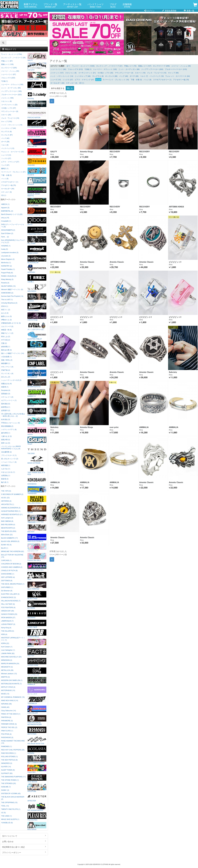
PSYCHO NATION (33, 117)
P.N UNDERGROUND (35, 127)
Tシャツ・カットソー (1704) (11, 54)
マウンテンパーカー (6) (9, 111)
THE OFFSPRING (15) (9, 802)
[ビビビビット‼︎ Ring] (183, 238)
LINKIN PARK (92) (8, 653)
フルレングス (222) (8, 77)
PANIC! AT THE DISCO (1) (10, 714)
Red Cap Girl (32, 146)
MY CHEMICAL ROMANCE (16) (13, 697)
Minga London (32, 253)
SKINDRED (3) (6, 763)
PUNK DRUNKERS (34, 155)
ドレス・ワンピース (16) (10, 118)
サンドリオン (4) (7, 373)
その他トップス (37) (8, 108)
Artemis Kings (32, 320)
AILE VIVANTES (33, 589)
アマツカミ (31, 348)
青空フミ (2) (5, 309)
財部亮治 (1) (5, 407)
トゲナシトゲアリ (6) (9, 429)
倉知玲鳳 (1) (5, 346)
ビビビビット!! (32, 550)
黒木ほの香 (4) (6, 350)
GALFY (30, 60)
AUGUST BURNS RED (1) (10, 511)
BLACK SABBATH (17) (9, 538)
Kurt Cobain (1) (6, 646)
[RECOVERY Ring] (123, 127)
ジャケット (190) (7, 98)
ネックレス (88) (111, 76)
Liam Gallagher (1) (8, 650)
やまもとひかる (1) (8, 472)
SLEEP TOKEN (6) (8, 770)
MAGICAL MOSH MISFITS (33, 195)
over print (30, 70)
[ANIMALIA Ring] (153, 403)
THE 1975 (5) (6, 491)
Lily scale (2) (6, 256)
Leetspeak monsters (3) (9, 252)
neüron (30, 434)
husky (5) (4, 249)
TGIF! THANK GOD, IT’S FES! (36, 473)
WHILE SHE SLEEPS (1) (10, 819)
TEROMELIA (32, 703)
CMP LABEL (32, 367)
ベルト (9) (4, 145)
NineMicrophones (34, 386)
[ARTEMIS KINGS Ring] (183, 182)
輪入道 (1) (4, 482)
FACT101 (30, 655)
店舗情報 (127, 5)
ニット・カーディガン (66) (129, 69)
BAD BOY (30, 531)
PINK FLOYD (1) (7, 730)
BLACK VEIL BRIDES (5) (10, 541)
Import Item (31, 772)
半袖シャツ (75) (130, 66)
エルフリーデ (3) (7, 326)
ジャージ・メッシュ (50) (10, 71)
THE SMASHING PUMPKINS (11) (13, 776)
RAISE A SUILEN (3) (8, 276)
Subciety (30, 98)
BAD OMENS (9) (7, 521)
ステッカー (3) (71, 83)
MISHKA (30, 646)
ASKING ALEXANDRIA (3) (10, 507)
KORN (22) (5, 643)
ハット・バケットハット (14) (61, 76)
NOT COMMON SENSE (36, 762)
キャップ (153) (6, 121)
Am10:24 (30, 405)
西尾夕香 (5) (5, 439)
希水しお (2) (5, 336)
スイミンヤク (32, 694)
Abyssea (30, 300)
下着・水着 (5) (136, 79)
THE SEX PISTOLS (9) (9, 760)
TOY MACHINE (33, 205)
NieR (29, 579)
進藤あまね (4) (6, 383)
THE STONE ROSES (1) (10, 780)
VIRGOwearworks (34, 108)
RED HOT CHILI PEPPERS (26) (13, 750)
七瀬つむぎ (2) (6, 436)
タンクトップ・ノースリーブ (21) (109, 66)
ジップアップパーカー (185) (11, 91)
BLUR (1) (4, 548)
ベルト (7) (144, 76)
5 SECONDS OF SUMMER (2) (12, 494)
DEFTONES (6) (6, 580)
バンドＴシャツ (96, 5)
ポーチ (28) (134, 76)
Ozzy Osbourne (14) (8, 710)
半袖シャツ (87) (7, 61)
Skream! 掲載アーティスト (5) (12, 289)
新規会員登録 (170, 10)
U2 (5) (3, 812)
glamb (29, 89)
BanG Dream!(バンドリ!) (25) (11, 214)
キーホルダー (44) (7, 188)
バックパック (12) (7, 148)
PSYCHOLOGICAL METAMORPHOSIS (34, 723)
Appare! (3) (5, 207)
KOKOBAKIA (32, 484)
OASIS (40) (5, 707)
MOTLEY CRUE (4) (8, 687)
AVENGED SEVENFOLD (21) (12, 514)
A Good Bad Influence (35, 234)
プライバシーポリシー (11, 852)
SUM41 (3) (5, 790)
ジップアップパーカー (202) (152, 69)
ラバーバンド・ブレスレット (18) (116, 79)
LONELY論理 (32, 627)
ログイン (151, 10)
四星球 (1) (4, 387)
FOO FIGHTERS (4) (8, 607)
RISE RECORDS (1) (8, 753)
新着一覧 (190, 10)
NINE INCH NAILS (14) (9, 700)
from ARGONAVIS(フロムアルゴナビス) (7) (13, 241)
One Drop (31, 425)
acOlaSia (30, 753)
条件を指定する (57, 88)
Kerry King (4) (6, 627)
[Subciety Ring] (183, 348)
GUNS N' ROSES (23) (9, 614)
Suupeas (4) (5, 390)
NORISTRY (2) (6, 266)
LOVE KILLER (32, 713)
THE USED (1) (6, 816)
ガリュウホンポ (33, 675)
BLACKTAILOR (33, 262)
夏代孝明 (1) (5, 433)
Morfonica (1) (6, 262)
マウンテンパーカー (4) (124, 73)
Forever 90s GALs (34, 560)
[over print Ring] (123, 403)
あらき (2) (4, 313)
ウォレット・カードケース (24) (177, 76)
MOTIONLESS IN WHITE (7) (11, 683)
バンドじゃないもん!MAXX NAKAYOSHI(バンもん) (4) (11, 447)
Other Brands (32, 781)
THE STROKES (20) (8, 783)
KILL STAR (31, 243)
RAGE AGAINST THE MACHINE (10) (13, 742)
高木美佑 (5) (5, 403)
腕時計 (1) (4, 168)
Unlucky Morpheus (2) (9, 303)
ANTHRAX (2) (6, 501)
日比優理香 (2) (6, 452)
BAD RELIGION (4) (8, 524)
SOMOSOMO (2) (7, 293)
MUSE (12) (5, 693)
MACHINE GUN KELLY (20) (11, 657)
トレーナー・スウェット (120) (105, 69)
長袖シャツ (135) (7, 64)
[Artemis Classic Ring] (94, 238)
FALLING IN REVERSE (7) (10, 600)
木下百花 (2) (5, 340)
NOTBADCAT (32, 377)
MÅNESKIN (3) (6, 660)
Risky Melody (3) (7, 279)
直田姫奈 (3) (5, 393)
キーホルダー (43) (57, 83)
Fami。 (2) (5, 236)
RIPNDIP (30, 184)
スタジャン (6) (71, 73)
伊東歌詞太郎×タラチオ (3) (11, 323)
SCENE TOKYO (33, 79)
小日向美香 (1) (6, 356)
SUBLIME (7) (6, 786)
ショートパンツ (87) (8, 74)
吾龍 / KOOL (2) (6, 360)
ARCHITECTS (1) (7, 504)
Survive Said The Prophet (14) (12, 296)
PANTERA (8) (6, 717)
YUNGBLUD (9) (7, 822)
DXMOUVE (31, 415)
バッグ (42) (5, 138)
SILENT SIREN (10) (8, 286)
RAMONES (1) (6, 746)
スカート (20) (6, 114)
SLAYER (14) (6, 766)
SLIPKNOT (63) (7, 773)
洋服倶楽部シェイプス (35, 522)
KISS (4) (4, 634)
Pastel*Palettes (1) (8, 269)
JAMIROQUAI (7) (7, 621)
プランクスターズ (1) (9, 455)
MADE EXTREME (33, 463)
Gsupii (29, 444)
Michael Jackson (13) (9, 673)
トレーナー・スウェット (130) (12, 84)
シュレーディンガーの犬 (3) (11, 380)
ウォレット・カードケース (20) (12, 151)
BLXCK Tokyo (32, 598)
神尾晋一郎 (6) (6, 329)
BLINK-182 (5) (6, 544)
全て (68, 66)
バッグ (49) (123, 76)
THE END (31, 453)
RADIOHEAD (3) (7, 737)
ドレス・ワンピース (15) (156, 73)
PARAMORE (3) (7, 720)
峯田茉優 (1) (5, 465)
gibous (29, 224)
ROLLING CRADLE (34, 503)
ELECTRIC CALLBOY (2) (10, 594)
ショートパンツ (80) (58, 69)
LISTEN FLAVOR (33, 136)
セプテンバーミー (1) (9, 400)
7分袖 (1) (87, 69)
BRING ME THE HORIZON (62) (12, 551)
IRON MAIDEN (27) (8, 617)
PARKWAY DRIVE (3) (9, 724)
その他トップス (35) (105, 73)
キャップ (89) (173, 73)
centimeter (31, 272)
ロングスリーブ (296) (161, 66)
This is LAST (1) (7, 299)
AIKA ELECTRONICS (35, 541)
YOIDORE (31, 165)
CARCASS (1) (6, 560)
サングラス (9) (98, 76)
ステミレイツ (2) (7, 397)
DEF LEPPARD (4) (8, 577)
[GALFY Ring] (64, 127)
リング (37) (5, 165)
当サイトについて (9, 836)
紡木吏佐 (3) (5, 419)
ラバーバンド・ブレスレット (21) (13, 172)
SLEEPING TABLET (34, 339)
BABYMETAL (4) (7, 211)
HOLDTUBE (31, 791)
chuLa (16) (5, 217)
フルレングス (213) (75, 69)
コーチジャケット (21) (87, 73)
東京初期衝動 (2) (7, 426)
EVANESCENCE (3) (8, 597)
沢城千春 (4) (5, 370)
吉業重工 (30, 281)
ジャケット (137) (57, 73)
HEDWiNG (31, 617)
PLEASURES (32, 820)
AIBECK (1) (5, 204)
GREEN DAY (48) (7, 611)
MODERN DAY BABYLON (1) (11, 680)
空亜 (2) (4, 343)
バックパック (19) (157, 76)
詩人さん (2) (5, 377)
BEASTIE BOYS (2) (8, 528)
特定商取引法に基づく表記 (13, 847)
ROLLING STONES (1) (9, 756)
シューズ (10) (55, 79)
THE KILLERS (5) (7, 631)
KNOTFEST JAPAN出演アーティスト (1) (13, 638)
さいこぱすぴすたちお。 (36, 329)
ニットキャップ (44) (8, 128)
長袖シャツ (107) (144, 66)
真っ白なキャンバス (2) (9, 458)
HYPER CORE (32, 665)
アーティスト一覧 (72, 5)
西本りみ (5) (5, 443)
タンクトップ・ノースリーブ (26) (13, 57)
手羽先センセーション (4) (10, 423)
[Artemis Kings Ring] (94, 127)
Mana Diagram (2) (8, 259)
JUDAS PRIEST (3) (8, 624)
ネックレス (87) (7, 135)
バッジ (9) (147, 79)
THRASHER (32, 493)
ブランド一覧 (50, 5)
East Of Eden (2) (7, 233)
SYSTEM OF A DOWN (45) (11, 793)
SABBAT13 (31, 396)
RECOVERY (31, 291)
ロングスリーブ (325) (9, 67)
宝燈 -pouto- (31, 358)
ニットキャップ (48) (83, 76)
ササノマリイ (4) (7, 366)
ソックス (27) (67, 79)
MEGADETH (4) (7, 667)
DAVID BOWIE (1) (7, 574)
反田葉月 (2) (5, 410)
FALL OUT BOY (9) (8, 604)
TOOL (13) (5, 806)
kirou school (31, 829)
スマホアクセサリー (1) (162, 79)
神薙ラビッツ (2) (7, 333)
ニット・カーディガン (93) (11, 88)
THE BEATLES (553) (8, 531)
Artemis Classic (33, 310)
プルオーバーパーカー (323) (11, 94)
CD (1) (81, 83)
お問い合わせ (7, 841)
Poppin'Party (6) (7, 272)
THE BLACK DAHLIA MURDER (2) (12, 798)
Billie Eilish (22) (7, 534)
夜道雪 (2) (4, 479)
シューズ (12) (6, 155)
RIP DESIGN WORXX (35, 810)
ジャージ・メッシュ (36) (181, 66)
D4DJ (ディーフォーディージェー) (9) (12, 225)
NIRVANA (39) (6, 704)
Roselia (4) (5, 282)
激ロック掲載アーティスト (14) (12, 353)
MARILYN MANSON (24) (10, 663)
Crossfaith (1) (6, 221)
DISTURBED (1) (7, 587)
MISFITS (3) (5, 677)
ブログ (113, 5)
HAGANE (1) (6, 245)
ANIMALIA (31, 684)
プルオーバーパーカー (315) (176, 69)
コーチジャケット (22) (9, 104)
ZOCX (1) (4, 306)
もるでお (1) (5, 468)
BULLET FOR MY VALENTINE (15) (12, 555)
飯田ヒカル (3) (6, 316)
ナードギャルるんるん (35, 570)
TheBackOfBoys (33, 636)
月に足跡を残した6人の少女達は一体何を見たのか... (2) (13, 414)
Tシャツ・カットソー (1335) (83, 66)
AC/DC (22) (5, 497)
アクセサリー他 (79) (181, 79)
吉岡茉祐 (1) (5, 475)
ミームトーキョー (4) (9, 462)
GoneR (30, 512)
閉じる (70, 88)
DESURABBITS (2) (8, 230)
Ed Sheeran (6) (6, 590)
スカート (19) (140, 73)
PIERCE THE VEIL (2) (9, 727)
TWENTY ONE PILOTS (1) (10, 809)
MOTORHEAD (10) (8, 690)
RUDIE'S (30, 175)
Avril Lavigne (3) (7, 518)
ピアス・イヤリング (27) (84, 79)
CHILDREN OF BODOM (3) (11, 563)
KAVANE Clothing (33, 215)
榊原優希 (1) (5, 363)
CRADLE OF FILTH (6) (9, 570)
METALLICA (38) (7, 670)
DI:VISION (31, 608)
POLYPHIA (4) (6, 734)
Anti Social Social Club (35, 743)
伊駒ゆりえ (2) (6, 319)
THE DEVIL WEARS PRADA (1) (12, 584)
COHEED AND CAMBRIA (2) (11, 567)
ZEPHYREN (31, 734)
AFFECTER (31, 800)
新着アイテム (30, 5)
